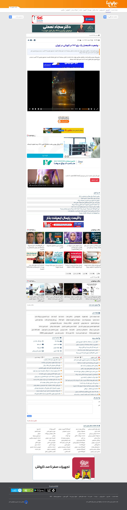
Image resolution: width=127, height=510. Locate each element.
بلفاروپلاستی (77, 317)
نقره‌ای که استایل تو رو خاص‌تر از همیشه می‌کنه (88, 200)
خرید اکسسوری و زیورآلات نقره (42, 317)
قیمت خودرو (57, 344)
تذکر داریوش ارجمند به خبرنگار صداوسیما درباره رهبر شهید (46, 371)
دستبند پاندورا (96, 320)
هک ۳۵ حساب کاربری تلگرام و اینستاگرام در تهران (86, 392)
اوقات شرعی (57, 351)
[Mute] (68, 156)
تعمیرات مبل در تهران (50, 438)
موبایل (39, 440)
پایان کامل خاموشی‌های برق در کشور (89, 368)
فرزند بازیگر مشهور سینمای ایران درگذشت (50, 363)
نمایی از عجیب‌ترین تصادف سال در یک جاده (88, 350)
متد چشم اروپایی (85, 323)
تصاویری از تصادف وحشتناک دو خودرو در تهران (87, 344)
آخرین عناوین (94, 357)
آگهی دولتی (65, 496)
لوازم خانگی (38, 443)
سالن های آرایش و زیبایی (94, 429)
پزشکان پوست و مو (80, 429)
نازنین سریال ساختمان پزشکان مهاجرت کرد (50, 382)
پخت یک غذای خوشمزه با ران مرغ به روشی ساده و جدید (46, 379)
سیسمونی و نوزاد (37, 436)
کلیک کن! (45, 156)
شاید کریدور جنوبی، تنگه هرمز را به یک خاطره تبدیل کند (47, 394)
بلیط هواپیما (85, 317)
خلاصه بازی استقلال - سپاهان (91, 389)
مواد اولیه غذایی (39, 320)
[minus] (31, 40)
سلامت (80, 10)
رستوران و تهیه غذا (65, 438)
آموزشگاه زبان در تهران (80, 447)
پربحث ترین (37, 357)
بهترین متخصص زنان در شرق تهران (50, 330)
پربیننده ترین (56, 357)
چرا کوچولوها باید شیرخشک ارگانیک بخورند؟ (89, 213)
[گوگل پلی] (39, 491)
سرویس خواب (52, 440)
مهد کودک (68, 436)
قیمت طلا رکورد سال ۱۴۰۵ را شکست (52, 360)
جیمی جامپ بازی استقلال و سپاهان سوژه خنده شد (86, 371)
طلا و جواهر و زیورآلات (50, 434)
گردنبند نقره (54, 317)
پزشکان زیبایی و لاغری (95, 449)
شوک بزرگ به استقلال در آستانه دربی (89, 377)
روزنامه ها (57, 341)
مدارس (68, 434)
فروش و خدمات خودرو (35, 447)
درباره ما (96, 496)
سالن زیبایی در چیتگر (94, 330)
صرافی (39, 434)
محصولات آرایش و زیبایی (94, 436)
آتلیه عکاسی (67, 452)
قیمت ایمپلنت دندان (94, 317)
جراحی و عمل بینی (59, 333)
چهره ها (90, 10)
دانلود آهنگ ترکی (36, 330)
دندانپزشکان (97, 445)
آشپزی (85, 10)
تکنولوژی (68, 10)
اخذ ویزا (39, 429)
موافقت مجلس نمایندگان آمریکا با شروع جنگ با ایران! (85, 386)
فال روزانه (39, 348)
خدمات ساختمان (51, 447)
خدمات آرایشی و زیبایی (94, 434)
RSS (51, 496)
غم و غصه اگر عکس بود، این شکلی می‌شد (88, 347)
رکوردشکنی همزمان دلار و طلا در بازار (51, 365)
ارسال (29, 416)
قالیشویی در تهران (51, 449)
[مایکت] (16, 491)
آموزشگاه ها (82, 445)
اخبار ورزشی (102, 10)
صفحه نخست (114, 10)
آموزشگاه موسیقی (81, 449)
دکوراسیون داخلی (51, 443)
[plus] (34, 40)
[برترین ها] (111, 4)
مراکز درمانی (97, 438)
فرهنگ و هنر (75, 10)
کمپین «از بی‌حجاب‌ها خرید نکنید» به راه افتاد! (87, 363)
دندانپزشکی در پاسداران (82, 330)
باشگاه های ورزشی (81, 440)
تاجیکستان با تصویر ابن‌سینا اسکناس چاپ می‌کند (86, 374)
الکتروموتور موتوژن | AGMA (46, 333)
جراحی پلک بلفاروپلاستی (56, 323)
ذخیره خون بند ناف (43, 326)
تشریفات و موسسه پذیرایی (64, 447)
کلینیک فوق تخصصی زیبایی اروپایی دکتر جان (89, 326)
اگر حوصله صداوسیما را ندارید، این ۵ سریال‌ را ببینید (48, 391)
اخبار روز (108, 10)
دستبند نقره (61, 317)
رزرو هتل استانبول (95, 323)
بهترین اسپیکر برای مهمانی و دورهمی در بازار (89, 196)
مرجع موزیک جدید (86, 320)
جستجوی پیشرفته (57, 496)
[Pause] (66, 156)
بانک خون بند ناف (70, 333)
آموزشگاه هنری (81, 452)
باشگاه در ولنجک (67, 323)
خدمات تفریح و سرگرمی (35, 438)
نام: (99, 402)
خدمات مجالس (66, 449)
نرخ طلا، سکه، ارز (38, 341)
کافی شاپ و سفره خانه (65, 443)
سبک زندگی (95, 10)
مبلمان (53, 436)
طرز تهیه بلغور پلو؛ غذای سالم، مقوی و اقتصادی (49, 368)
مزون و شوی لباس (51, 431)
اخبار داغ (77, 357)
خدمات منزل (38, 445)
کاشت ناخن (97, 431)
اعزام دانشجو (38, 431)
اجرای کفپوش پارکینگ (94, 333)
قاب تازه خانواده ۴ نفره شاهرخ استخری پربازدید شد (86, 394)
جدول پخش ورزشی (37, 351)
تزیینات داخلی (52, 445)
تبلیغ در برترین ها (73, 496)
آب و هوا (39, 344)
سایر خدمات (38, 449)
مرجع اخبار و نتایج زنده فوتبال (73, 320)
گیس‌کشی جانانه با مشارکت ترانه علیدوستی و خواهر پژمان (47, 385)
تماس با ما (90, 496)
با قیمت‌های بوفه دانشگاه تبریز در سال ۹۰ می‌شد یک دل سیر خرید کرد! (82, 380)
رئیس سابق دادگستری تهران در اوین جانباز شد (49, 374)
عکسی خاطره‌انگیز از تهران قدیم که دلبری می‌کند (87, 353)
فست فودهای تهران (65, 440)
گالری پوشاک (52, 429)
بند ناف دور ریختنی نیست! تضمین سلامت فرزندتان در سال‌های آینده (83, 211)
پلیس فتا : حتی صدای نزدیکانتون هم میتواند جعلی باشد (86, 202)
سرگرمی (63, 10)
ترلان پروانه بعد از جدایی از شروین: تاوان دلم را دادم (86, 360)
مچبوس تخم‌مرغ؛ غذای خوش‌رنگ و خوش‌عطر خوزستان (47, 388)
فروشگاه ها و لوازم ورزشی (79, 443)
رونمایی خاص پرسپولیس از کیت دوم (89, 366)
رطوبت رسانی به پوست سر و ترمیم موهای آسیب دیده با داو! (85, 207)
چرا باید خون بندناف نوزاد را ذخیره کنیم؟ (90, 198)
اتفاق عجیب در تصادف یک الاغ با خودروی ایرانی (87, 342)
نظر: (99, 405)
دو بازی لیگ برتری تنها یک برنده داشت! (89, 383)
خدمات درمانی (82, 434)
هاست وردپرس (63, 330)
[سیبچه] (50, 491)
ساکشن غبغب (69, 317)
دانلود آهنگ (61, 320)
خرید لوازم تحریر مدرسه (81, 333)
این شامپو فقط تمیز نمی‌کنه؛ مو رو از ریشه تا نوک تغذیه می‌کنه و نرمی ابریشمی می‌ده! (79, 209)
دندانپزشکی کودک (95, 447)
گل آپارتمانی (76, 323)
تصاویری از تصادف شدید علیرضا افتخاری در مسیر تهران (47, 377)
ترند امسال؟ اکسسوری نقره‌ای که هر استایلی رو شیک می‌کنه (85, 205)
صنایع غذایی (67, 445)
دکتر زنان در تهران (96, 443)
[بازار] (27, 491)
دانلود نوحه (71, 330)
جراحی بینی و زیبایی (95, 452)
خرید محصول (94, 180)
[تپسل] (28, 136)
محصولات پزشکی (81, 431)
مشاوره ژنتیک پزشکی (55, 326)
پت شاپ (83, 438)
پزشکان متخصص (96, 440)
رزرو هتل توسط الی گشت (51, 320)
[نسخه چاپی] (28, 40)
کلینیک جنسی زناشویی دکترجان (69, 326)
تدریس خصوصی (66, 431)
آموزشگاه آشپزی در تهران (64, 429)
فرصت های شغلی (82, 496)
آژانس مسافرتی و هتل (50, 452)
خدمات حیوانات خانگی (80, 436)
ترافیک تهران (57, 348)
